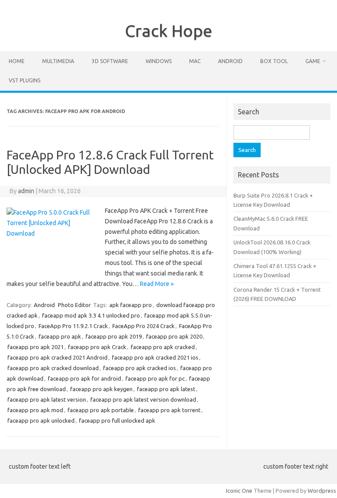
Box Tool (274, 61)
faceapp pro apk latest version (46, 399)
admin (26, 190)
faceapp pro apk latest (166, 389)
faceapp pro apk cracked (163, 347)
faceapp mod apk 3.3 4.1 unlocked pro (91, 315)
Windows (159, 61)
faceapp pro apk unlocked (41, 420)
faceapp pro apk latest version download (143, 399)
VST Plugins (24, 80)
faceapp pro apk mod (35, 410)
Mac (195, 61)
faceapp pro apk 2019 (114, 336)
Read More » (157, 283)
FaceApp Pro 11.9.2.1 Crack (73, 326)
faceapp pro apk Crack (97, 347)
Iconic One (239, 490)
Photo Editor (74, 305)
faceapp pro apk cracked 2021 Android (57, 357)
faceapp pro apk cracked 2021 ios (155, 357)
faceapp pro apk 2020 (174, 336)
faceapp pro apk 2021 (35, 347)
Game (312, 61)
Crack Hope (168, 30)
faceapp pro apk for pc (155, 378)
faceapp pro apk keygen (101, 389)
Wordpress (322, 490)
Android (230, 61)
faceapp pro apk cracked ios (139, 368)
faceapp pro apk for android (84, 378)
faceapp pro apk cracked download (53, 368)
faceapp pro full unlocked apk (117, 420)
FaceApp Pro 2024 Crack (143, 326)
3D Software (110, 61)
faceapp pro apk (60, 336)
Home (17, 61)
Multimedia (58, 61)
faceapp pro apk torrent (169, 410)
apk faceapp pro (130, 305)
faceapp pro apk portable (101, 410)
